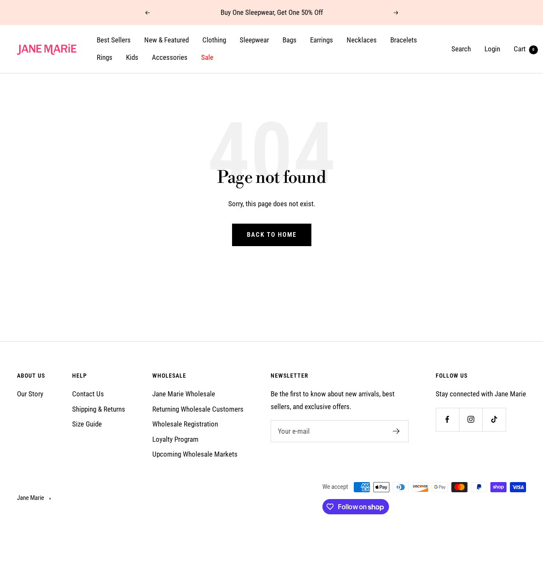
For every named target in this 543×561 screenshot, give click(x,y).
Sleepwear (254, 40)
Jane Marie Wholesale (183, 394)
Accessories (170, 57)
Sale (207, 57)
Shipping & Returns (98, 409)
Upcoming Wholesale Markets (195, 454)
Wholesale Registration (185, 424)
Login (492, 49)
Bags (290, 40)
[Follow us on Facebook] (447, 419)
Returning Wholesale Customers (198, 409)
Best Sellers (114, 40)
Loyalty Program (175, 439)
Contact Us (88, 394)
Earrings (321, 40)
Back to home (272, 234)
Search (461, 49)
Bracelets (403, 40)
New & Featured (166, 40)
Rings (104, 57)
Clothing (214, 40)
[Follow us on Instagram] (470, 419)
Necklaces (362, 40)
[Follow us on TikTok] (494, 419)
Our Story (30, 394)
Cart (524, 49)
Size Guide (87, 424)
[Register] (396, 431)
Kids (132, 57)
